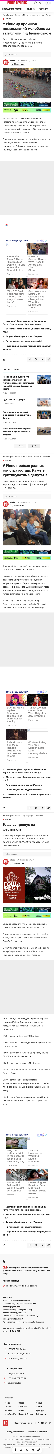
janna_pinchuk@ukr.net (13, 1319)
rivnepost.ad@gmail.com (33, 1322)
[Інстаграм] (46, 1423)
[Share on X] (21, 1450)
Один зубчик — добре (14, 399)
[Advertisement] (27, 188)
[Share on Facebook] (15, 1450)
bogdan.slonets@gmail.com (14, 1313)
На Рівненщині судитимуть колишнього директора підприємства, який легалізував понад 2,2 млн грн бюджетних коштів (18, 383)
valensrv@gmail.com (11, 1307)
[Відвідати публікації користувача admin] (6, 62)
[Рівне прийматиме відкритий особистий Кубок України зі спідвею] (44, 431)
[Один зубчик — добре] (44, 402)
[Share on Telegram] (33, 1450)
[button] (5, 3)
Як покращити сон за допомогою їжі (24, 341)
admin (12, 61)
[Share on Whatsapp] (27, 1450)
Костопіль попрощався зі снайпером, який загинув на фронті (17, 415)
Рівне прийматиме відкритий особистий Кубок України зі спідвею (17, 431)
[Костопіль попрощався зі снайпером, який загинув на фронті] (44, 415)
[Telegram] (49, 1423)
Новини (8, 19)
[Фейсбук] (35, 1423)
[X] (38, 1423)
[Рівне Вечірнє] (20, 3)
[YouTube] (42, 1423)
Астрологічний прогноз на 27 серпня (24, 336)
